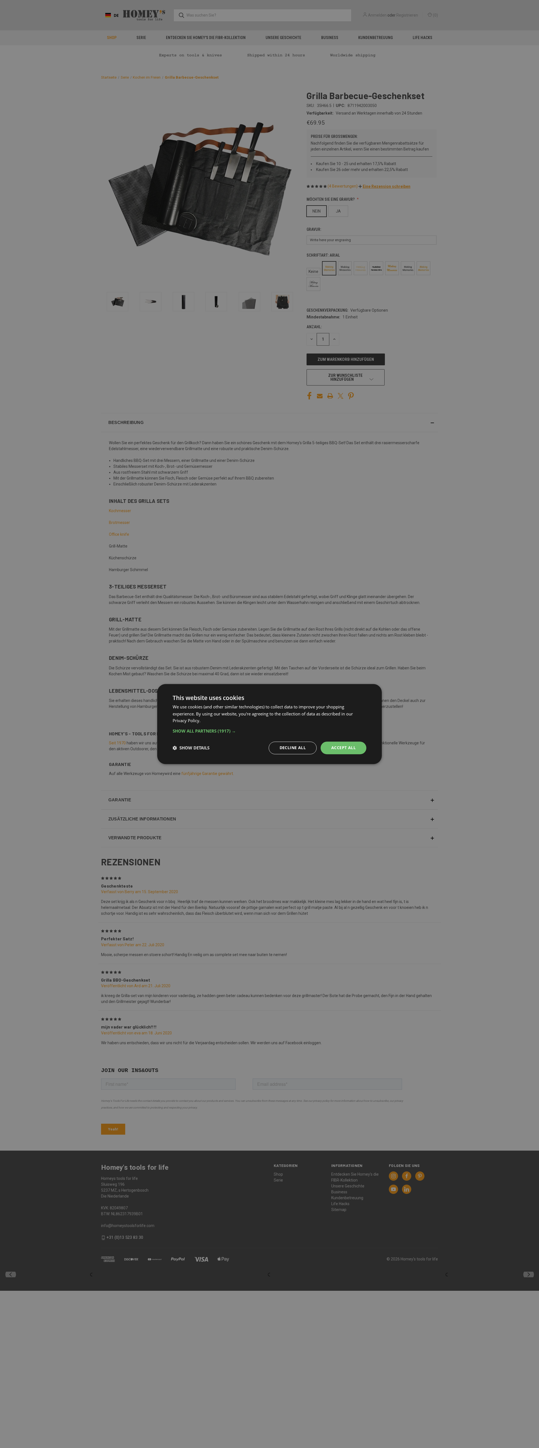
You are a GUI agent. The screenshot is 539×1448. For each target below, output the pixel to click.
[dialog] (269, 724)
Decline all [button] (293, 747)
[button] (269, 730)
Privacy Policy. (186, 721)
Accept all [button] (343, 747)
